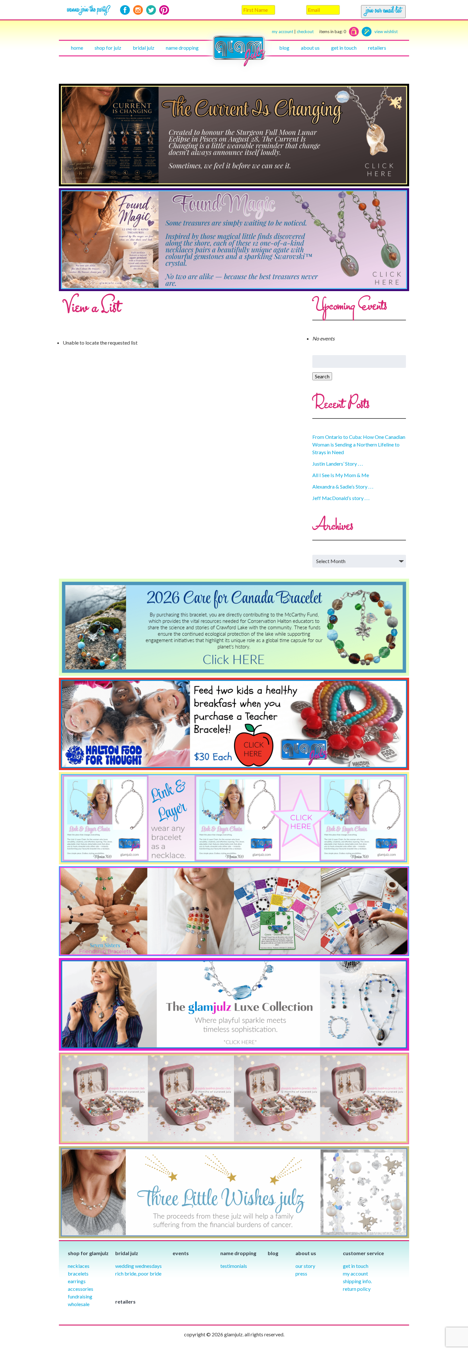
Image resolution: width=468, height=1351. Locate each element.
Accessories (80, 1289)
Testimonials (233, 1266)
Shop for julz (108, 48)
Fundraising (80, 1296)
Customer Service (363, 1253)
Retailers (377, 48)
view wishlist (386, 31)
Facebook (125, 10)
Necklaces (78, 1266)
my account (282, 31)
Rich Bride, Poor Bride (138, 1273)
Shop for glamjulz (88, 1253)
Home (77, 48)
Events (181, 1253)
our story (305, 1266)
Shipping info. (357, 1281)
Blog (284, 48)
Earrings (77, 1281)
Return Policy (357, 1289)
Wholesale (78, 1304)
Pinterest (164, 10)
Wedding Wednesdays (138, 1266)
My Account (355, 1273)
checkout (321, 31)
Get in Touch (355, 1266)
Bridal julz (143, 48)
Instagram (138, 10)
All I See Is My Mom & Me (340, 475)
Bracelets (78, 1273)
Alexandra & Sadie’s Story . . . (342, 486)
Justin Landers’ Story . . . (337, 464)
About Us (310, 48)
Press (301, 1273)
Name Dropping (182, 48)
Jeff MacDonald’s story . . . (340, 498)
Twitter (151, 10)
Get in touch (344, 48)
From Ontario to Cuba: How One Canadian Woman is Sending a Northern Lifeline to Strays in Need (358, 444)
